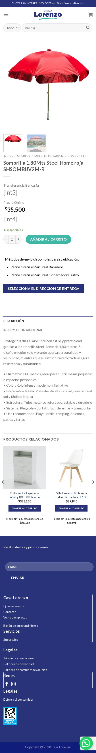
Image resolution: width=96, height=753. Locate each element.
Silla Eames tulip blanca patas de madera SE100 (71, 495)
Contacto (9, 612)
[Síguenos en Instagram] (13, 684)
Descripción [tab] (13, 321)
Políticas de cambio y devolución (25, 670)
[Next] (85, 86)
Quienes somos (13, 606)
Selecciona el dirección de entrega (43, 289)
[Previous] (11, 86)
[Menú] (6, 14)
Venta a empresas (15, 617)
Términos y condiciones (19, 658)
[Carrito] (90, 14)
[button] (86, 743)
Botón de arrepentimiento (20, 625)
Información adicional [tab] (23, 330)
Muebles (23, 156)
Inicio (8, 156)
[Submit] (88, 28)
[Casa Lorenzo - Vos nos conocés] (48, 14)
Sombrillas (77, 156)
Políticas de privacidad (18, 664)
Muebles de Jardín (48, 156)
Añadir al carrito (48, 239)
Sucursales (10, 639)
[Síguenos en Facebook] (6, 684)
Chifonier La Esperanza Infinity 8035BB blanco (24, 495)
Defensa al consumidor (18, 699)
